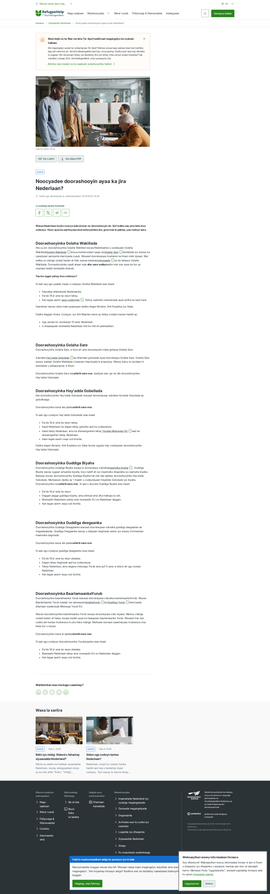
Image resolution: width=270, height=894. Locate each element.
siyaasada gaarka (203, 874)
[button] (144, 39)
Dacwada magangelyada (132, 808)
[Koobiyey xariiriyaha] (65, 212)
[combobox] (54, 4)
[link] (50, 13)
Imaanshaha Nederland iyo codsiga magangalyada (133, 800)
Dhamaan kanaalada (99, 804)
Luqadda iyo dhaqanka (131, 832)
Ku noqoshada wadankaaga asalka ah (134, 854)
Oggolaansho (192, 883)
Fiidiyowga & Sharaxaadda (147, 13)
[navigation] (98, 13)
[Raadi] (205, 13)
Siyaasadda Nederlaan (59, 23)
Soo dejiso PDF (73, 158)
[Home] (50, 13)
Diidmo (209, 883)
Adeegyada (172, 13)
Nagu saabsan (76, 13)
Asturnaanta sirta (46, 837)
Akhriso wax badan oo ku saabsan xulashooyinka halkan (80, 63)
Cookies (44, 828)
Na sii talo (73, 802)
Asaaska (39, 23)
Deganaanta (125, 815)
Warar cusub (121, 13)
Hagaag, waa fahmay (87, 883)
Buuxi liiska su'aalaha (73, 813)
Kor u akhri (48, 158)
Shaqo (122, 845)
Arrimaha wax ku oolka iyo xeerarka (133, 824)
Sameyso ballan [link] (223, 13)
